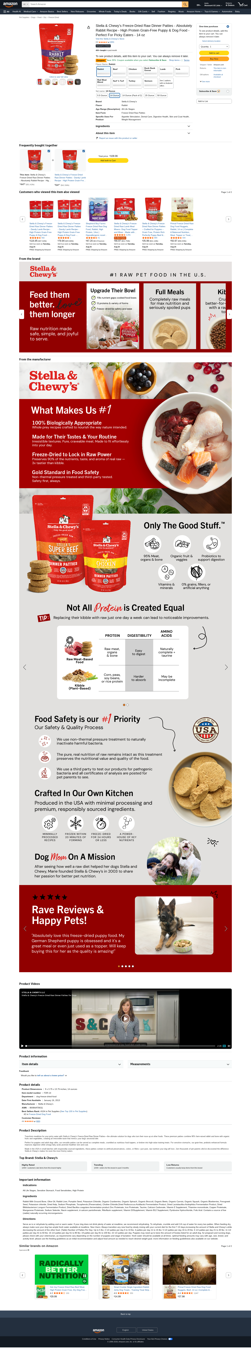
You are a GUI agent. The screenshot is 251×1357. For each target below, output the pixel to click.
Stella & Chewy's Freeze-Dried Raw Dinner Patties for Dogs (49, 995)
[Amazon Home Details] (201, 11)
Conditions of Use (89, 1339)
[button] (6, 11)
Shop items (174, 60)
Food (39, 17)
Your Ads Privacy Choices (157, 1339)
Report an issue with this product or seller (118, 138)
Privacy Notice (104, 1339)
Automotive (227, 11)
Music (181, 11)
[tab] (124, 705)
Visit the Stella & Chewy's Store (110, 39)
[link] (70, 160)
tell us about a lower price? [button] (51, 1075)
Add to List (203, 101)
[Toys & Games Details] (219, 11)
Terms (186, 60)
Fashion (161, 11)
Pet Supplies (24, 17)
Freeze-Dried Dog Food (40, 1114)
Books (132, 11)
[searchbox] (105, 4)
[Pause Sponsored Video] (84, 1276)
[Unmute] (229, 1046)
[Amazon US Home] (98, 1331)
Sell (153, 11)
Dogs (33, 17)
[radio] (40, 82)
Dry (45, 17)
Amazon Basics (47, 11)
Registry (172, 11)
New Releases (77, 11)
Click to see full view (59, 77)
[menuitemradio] (224, 1046)
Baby (237, 11)
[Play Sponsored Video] (125, 1270)
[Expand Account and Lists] (221, 5)
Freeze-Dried (54, 17)
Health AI (16, 11)
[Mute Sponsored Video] (84, 1281)
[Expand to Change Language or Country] (200, 5)
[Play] (21, 1046)
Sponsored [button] (23, 1250)
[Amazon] (10, 4)
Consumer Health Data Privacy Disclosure (128, 1339)
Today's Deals (120, 11)
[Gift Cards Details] (148, 11)
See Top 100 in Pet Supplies (74, 1111)
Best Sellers (62, 11)
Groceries (91, 11)
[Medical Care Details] (37, 11)
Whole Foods (105, 11)
